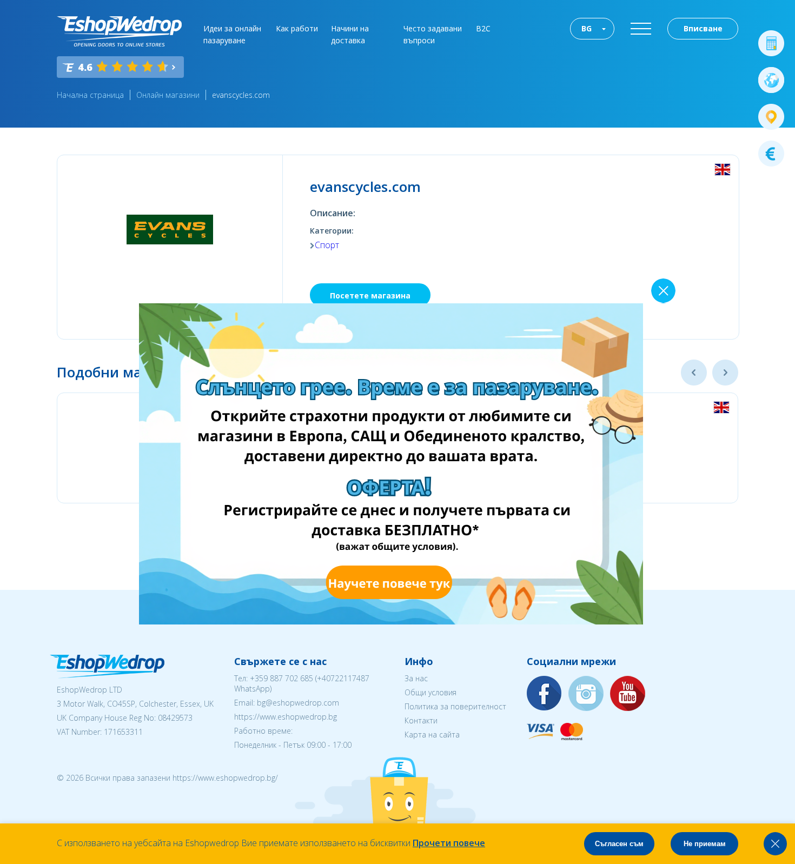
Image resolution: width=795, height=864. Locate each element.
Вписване (703, 28)
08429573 (175, 718)
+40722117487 (343, 678)
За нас (416, 678)
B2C (483, 28)
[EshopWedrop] (119, 31)
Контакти (421, 720)
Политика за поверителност (455, 706)
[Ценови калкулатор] (771, 43)
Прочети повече (449, 843)
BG (586, 28)
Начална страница (90, 95)
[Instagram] (586, 694)
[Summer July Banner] (391, 621)
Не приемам (705, 844)
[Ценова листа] (771, 154)
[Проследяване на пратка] (771, 117)
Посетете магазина (370, 295)
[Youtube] (628, 694)
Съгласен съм (619, 844)
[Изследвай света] (771, 80)
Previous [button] (694, 373)
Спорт (327, 245)
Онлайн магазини (168, 95)
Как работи (297, 28)
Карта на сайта (432, 734)
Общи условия (430, 692)
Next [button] (725, 373)
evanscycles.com (241, 95)
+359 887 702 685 (281, 678)
